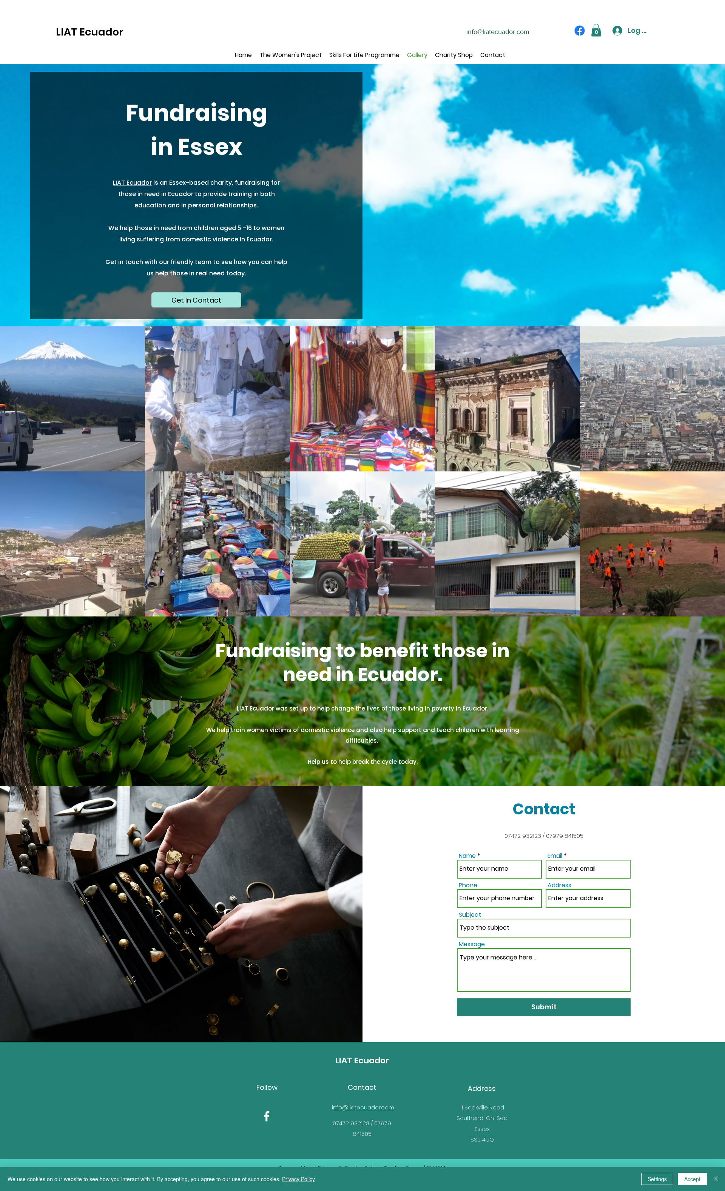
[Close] (715, 1179)
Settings (657, 1179)
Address (559, 885)
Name (467, 856)
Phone (468, 885)
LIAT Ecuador (89, 32)
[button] (596, 30)
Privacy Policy (298, 1179)
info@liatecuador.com (497, 32)
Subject (470, 915)
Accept (692, 1179)
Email (555, 856)
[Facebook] (579, 30)
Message (472, 944)
